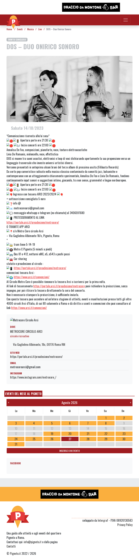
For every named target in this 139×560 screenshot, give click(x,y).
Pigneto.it (15, 553)
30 (123, 439)
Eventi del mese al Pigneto (23, 394)
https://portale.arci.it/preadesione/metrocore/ (36, 356)
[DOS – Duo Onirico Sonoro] (69, 88)
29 (105, 439)
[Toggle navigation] (126, 20)
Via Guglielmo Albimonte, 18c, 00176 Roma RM (38, 344)
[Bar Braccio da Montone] (91, 7)
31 (16, 444)
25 (34, 439)
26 (51, 439)
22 (105, 434)
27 (70, 439)
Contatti (11, 546)
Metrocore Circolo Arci (26, 331)
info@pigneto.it (32, 542)
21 (88, 434)
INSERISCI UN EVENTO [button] (69, 451)
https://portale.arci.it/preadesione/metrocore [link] (59, 286)
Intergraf (103, 520)
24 (16, 439)
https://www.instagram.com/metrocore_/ (33, 377)
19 (52, 434)
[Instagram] (123, 513)
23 (124, 434)
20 (69, 434)
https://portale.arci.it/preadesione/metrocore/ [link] (33, 222)
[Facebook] (130, 513)
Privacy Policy (124, 525)
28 (88, 439)
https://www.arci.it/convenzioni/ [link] (31, 277)
